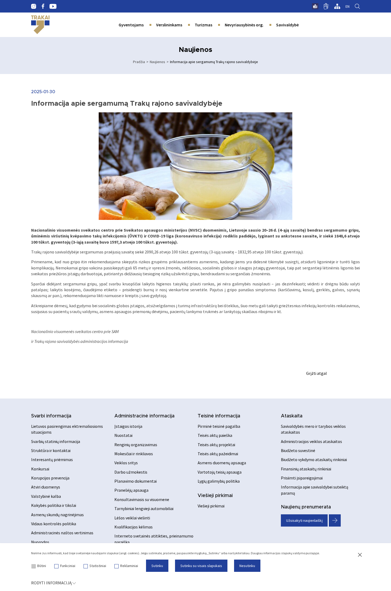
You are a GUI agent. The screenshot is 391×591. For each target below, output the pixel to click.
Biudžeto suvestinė (298, 450)
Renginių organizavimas (135, 444)
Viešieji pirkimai (215, 495)
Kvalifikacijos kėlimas (133, 527)
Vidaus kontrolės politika (53, 523)
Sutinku (157, 565)
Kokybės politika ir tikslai (53, 505)
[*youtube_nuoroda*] (53, 6)
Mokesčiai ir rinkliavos (133, 453)
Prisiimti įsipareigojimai (302, 478)
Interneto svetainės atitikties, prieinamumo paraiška (153, 538)
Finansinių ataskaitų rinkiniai (306, 468)
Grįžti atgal (316, 373)
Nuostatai (123, 435)
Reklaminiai (129, 565)
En (348, 6)
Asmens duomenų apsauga (222, 462)
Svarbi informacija (51, 416)
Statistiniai (97, 565)
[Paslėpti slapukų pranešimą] (360, 555)
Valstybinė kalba (46, 496)
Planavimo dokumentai (135, 481)
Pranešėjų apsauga (131, 490)
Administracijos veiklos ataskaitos (311, 441)
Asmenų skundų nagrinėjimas (57, 514)
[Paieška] (357, 6)
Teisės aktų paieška (215, 435)
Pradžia (139, 61)
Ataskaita (291, 416)
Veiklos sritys (126, 462)
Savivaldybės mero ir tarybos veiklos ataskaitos (313, 429)
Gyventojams (131, 24)
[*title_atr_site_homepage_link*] (40, 24)
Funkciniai (67, 565)
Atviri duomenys (45, 487)
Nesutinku (247, 565)
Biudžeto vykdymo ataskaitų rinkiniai (314, 459)
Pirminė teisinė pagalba (219, 426)
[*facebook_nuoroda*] (42, 6)
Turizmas (203, 24)
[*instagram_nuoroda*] (33, 6)
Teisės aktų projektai (216, 444)
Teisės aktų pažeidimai (218, 453)
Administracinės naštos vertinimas (62, 532)
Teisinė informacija (219, 416)
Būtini (41, 565)
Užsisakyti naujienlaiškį (304, 520)
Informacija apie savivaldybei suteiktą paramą (314, 489)
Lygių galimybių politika (219, 481)
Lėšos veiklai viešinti (132, 517)
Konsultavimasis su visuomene (141, 499)
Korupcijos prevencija (50, 478)
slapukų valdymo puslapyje (300, 553)
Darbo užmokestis (130, 472)
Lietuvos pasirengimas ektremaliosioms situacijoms (67, 429)
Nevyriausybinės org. (244, 24)
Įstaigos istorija (128, 426)
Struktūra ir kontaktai (50, 450)
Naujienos (157, 61)
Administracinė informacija (144, 416)
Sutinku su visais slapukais (201, 565)
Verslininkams (169, 24)
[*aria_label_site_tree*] (337, 6)
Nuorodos (40, 542)
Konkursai (40, 468)
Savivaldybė (287, 24)
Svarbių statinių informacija (55, 441)
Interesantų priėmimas (52, 459)
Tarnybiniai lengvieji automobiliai (143, 508)
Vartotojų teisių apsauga (220, 472)
